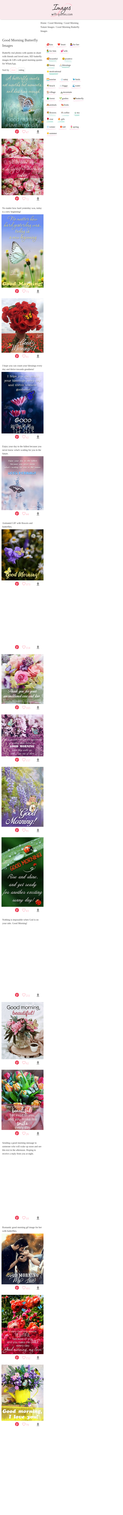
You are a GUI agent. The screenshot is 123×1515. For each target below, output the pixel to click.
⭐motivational (53, 71)
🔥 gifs (61, 119)
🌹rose (49, 119)
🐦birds (76, 79)
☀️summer (51, 133)
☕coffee (65, 112)
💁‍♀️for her (74, 44)
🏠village (51, 92)
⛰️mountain (66, 92)
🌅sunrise (51, 79)
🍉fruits (65, 105)
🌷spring (74, 127)
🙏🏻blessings (65, 65)
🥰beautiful (52, 59)
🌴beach (50, 85)
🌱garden (63, 98)
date (13, 70)
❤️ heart (61, 44)
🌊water (76, 85)
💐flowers (51, 112)
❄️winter (50, 127)
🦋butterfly (78, 98)
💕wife (64, 51)
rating (21, 70)
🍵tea (77, 112)
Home (43, 23)
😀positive (67, 59)
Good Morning (55, 23)
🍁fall (63, 127)
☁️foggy (63, 85)
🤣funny (50, 65)
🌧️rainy (64, 79)
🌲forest (50, 98)
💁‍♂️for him (51, 51)
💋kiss (49, 44)
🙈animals (51, 105)
